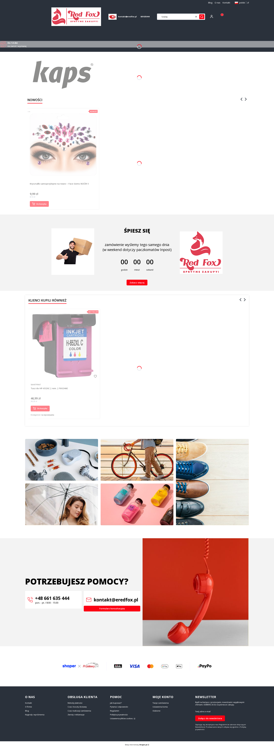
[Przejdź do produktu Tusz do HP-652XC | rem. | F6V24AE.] (64, 345)
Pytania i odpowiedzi (119, 706)
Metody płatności (75, 703)
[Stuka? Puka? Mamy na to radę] (137, 460)
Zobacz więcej (137, 282)
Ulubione (156, 710)
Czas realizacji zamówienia (79, 710)
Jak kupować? (116, 703)
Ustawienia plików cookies (121, 718)
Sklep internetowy (136, 745)
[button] (201, 16)
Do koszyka (41, 204)
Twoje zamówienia (161, 703)
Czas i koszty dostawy (77, 706)
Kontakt (226, 2)
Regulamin (114, 710)
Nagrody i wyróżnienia (34, 714)
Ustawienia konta (160, 706)
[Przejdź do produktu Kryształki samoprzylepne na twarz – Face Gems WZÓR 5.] (63, 144)
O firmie (28, 706)
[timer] (137, 249)
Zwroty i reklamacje (76, 714)
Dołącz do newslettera (210, 718)
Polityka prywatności (119, 714)
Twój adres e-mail (202, 711)
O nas (217, 2)
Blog (210, 2)
